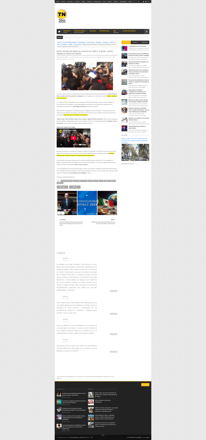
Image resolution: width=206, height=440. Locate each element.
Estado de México (80, 31)
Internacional (97, 1)
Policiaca (77, 1)
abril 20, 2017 (66, 341)
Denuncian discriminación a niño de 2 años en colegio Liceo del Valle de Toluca (139, 81)
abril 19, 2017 (66, 298)
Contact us (146, 384)
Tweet (63, 187)
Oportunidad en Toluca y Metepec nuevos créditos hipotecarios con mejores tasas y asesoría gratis (104, 417)
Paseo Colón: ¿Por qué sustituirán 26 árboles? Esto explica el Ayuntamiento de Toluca (135, 141)
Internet (116, 1)
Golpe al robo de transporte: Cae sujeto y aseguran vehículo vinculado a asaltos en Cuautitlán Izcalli (106, 409)
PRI (58, 44)
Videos (130, 1)
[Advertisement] (135, 16)
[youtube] (143, 1)
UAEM (104, 1)
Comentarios (144, 42)
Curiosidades (123, 1)
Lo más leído (126, 42)
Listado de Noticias (129, 31)
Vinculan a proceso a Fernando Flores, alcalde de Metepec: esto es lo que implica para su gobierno (139, 109)
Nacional (89, 1)
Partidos (105, 42)
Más (116, 31)
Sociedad (63, 44)
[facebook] (139, 1)
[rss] (148, 1)
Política (112, 42)
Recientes (66, 31)
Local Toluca (90, 42)
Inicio (58, 1)
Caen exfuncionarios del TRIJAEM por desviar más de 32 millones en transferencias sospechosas (74, 427)
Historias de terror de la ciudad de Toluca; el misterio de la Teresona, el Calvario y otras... (138, 71)
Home (59, 42)
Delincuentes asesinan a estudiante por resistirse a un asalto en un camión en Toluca (137, 91)
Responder (113, 291)
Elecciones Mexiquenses (69, 42)
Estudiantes (81, 42)
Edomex (83, 1)
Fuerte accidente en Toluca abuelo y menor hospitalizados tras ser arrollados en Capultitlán (73, 417)
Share (75, 187)
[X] (141, 1)
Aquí (148, 437)
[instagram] (146, 1)
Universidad (77, 44)
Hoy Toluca (70, 1)
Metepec (63, 1)
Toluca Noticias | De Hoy (77, 437)
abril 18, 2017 (66, 260)
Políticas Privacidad (135, 437)
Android (110, 1)
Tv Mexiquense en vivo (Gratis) (137, 46)
